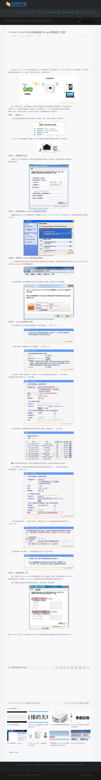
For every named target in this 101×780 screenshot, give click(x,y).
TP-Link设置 (40, 12)
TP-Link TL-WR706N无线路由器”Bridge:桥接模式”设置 (36, 32)
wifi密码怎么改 (35, 634)
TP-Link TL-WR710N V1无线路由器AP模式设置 (37, 744)
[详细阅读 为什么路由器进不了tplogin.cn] (17, 736)
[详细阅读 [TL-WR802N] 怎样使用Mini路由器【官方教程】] (81, 717)
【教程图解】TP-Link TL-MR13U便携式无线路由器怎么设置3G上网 (59, 744)
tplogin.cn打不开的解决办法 (78, 743)
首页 (12, 21)
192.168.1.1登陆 (16, 634)
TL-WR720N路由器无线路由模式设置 (59, 725)
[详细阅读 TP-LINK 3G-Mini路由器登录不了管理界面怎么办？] (38, 717)
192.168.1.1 (20, 12)
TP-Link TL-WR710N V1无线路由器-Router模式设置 (26, 703)
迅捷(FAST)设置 (81, 12)
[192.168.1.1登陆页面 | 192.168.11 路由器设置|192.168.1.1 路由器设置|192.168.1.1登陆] (16, 4)
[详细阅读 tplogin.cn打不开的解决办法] (81, 736)
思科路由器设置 (44, 634)
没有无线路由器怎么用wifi (64, 634)
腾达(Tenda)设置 (68, 12)
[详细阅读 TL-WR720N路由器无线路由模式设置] (59, 717)
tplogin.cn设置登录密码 (13, 725)
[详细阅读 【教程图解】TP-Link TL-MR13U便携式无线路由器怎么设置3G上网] (59, 736)
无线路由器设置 (53, 634)
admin (9, 708)
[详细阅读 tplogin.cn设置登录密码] (17, 717)
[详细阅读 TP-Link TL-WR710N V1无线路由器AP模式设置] (38, 736)
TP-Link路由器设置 (26, 634)
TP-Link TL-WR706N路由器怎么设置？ (79, 703)
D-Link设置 (91, 12)
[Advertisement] (49, 52)
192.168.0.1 (30, 12)
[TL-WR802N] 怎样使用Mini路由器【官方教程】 (80, 726)
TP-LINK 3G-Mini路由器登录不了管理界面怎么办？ (38, 726)
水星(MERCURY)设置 (53, 12)
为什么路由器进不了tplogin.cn (14, 743)
